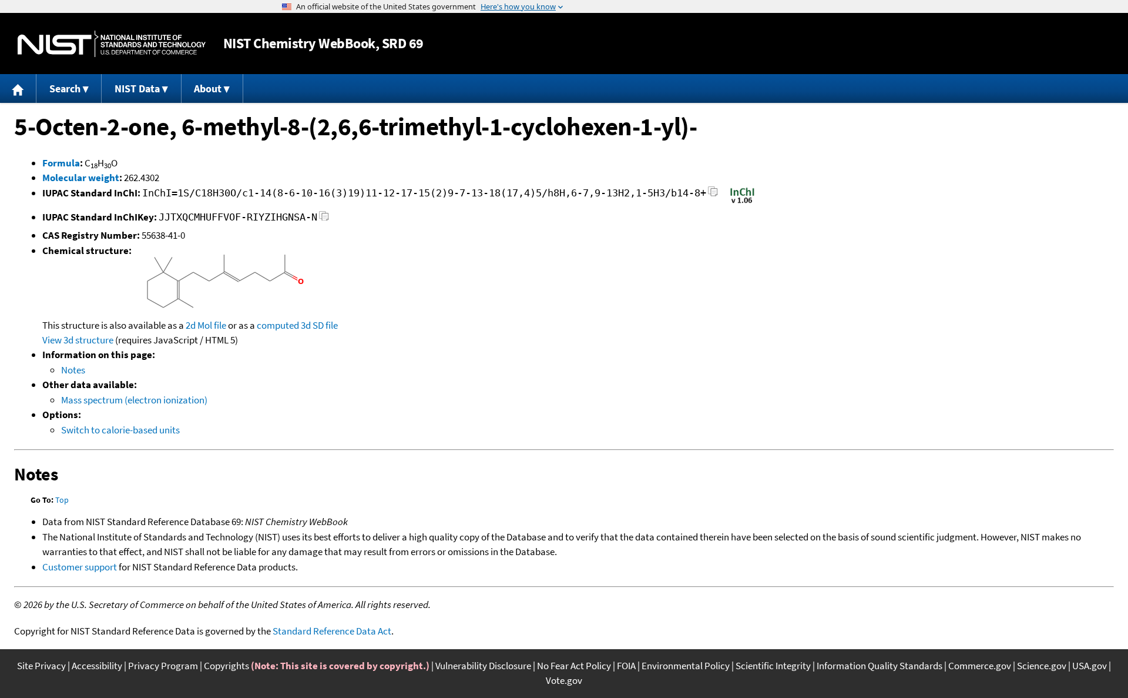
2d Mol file (206, 325)
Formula (61, 162)
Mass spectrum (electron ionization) (134, 399)
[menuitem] (18, 88)
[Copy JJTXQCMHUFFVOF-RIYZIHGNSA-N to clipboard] (324, 219)
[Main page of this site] (18, 88)
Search (64, 88)
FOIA (626, 665)
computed (278, 325)
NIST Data (137, 88)
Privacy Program (163, 665)
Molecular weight (80, 177)
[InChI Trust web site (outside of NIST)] (742, 202)
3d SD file (319, 325)
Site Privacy (41, 665)
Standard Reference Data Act (332, 630)
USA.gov (1089, 665)
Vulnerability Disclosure (483, 665)
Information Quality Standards (879, 665)
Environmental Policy (686, 665)
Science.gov (1041, 665)
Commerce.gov (979, 665)
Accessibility (97, 665)
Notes (73, 369)
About (207, 88)
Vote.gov (564, 680)
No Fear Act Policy (574, 665)
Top (62, 500)
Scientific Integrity (773, 665)
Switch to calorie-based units (120, 429)
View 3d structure (77, 339)
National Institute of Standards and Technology (112, 44)
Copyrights (226, 665)
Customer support (79, 566)
